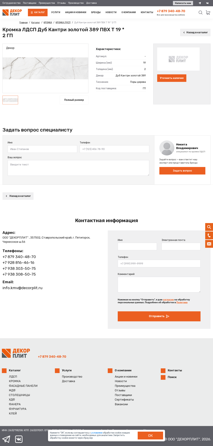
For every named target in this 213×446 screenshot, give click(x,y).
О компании (128, 12)
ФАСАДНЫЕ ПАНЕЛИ (23, 386)
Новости (111, 12)
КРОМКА (15, 381)
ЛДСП (13, 376)
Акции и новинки (75, 12)
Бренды (96, 12)
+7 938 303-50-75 (19, 268)
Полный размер (74, 99)
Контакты (147, 12)
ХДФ (12, 399)
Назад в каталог (197, 32)
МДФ (12, 390)
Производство (76, 3)
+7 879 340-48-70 (171, 11)
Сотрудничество (11, 3)
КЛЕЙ (13, 413)
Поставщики (29, 3)
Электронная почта (173, 240)
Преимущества (47, 3)
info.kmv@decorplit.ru (22, 288)
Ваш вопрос (15, 157)
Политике (182, 302)
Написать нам (183, 3)
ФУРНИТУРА (17, 409)
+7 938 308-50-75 (19, 274)
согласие (168, 299)
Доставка (91, 3)
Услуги (55, 12)
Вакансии (121, 404)
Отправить (157, 316)
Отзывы (61, 3)
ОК (150, 435)
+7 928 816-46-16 (18, 262)
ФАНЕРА (15, 404)
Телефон (85, 142)
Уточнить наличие (172, 78)
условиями (97, 432)
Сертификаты (124, 399)
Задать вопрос (182, 170)
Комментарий (126, 274)
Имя (10, 142)
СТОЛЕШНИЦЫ (19, 395)
